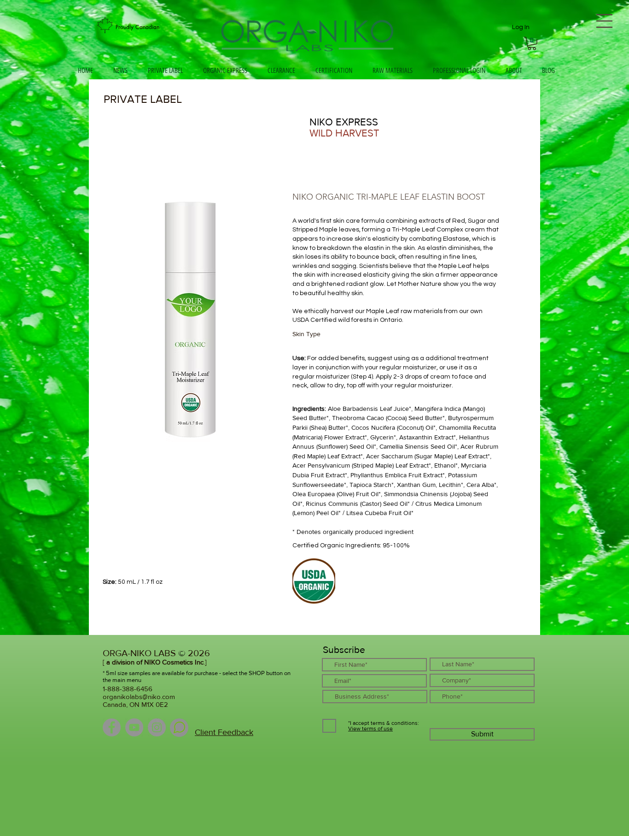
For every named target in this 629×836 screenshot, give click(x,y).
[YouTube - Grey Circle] (134, 727)
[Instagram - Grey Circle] (157, 727)
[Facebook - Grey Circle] (112, 727)
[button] (532, 43)
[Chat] (179, 727)
